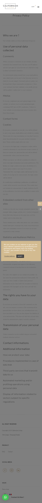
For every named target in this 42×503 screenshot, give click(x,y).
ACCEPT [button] (20, 256)
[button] (5, 497)
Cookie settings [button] (9, 256)
